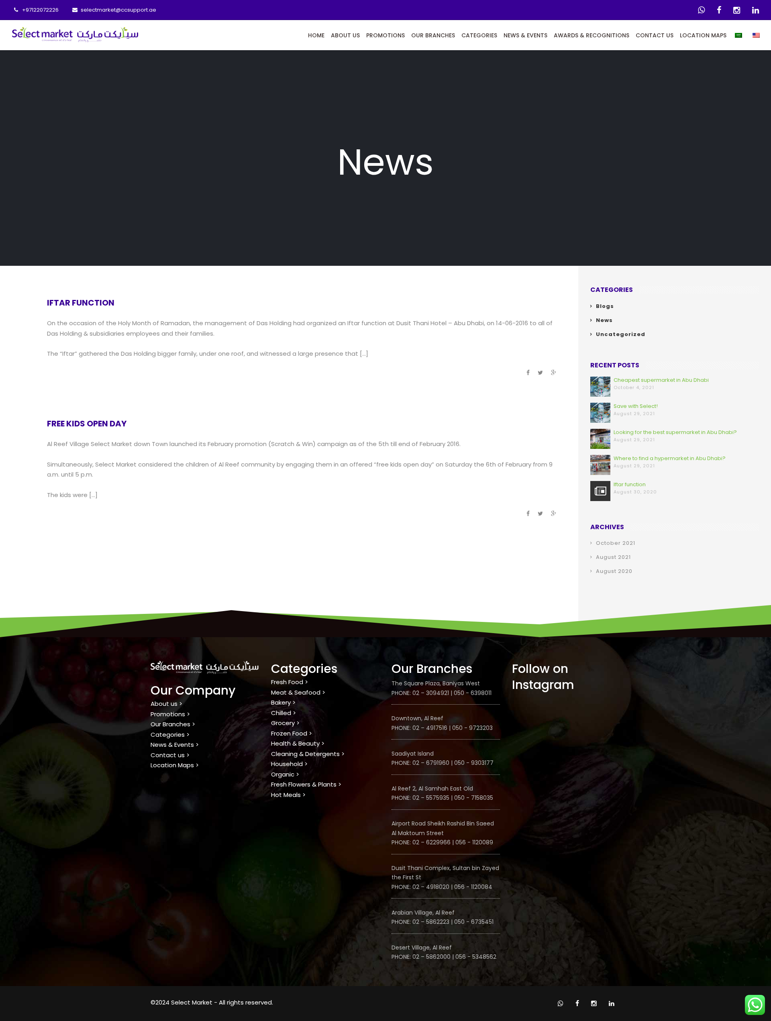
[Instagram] (736, 10)
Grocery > (285, 723)
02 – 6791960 (430, 763)
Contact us (654, 35)
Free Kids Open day (86, 423)
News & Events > (175, 744)
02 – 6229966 (431, 842)
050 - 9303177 (474, 763)
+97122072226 (40, 10)
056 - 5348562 (475, 957)
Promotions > (170, 714)
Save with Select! (636, 406)
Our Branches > (173, 724)
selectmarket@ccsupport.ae (118, 10)
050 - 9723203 (472, 728)
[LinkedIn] (755, 10)
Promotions (385, 35)
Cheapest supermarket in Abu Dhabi (661, 380)
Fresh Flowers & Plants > (306, 784)
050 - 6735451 (474, 922)
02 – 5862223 (430, 922)
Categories (479, 35)
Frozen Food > (291, 733)
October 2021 (615, 543)
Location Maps (703, 35)
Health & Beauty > (297, 743)
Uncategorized (620, 334)
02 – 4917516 (430, 728)
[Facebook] (719, 10)
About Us (345, 35)
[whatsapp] (701, 10)
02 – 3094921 (430, 693)
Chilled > (283, 713)
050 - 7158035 (473, 798)
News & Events (525, 35)
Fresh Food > (289, 682)
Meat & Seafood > (298, 692)
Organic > (285, 774)
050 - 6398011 (473, 693)
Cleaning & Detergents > (308, 754)
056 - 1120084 (473, 887)
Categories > (170, 734)
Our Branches (433, 35)
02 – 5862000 (431, 957)
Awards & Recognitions (591, 35)
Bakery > (283, 702)
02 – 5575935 (430, 798)
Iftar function (80, 302)
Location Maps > (175, 765)
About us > (166, 703)
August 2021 (613, 557)
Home (316, 35)
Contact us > (170, 755)
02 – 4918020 (430, 887)
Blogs (605, 306)
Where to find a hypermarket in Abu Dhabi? (670, 458)
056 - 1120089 (474, 842)
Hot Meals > (288, 795)
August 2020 (614, 571)
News (604, 320)
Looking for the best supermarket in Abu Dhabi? (675, 432)
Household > (289, 764)
